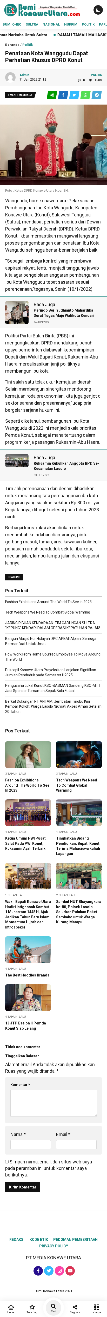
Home (10, 1312)
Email (63, 1134)
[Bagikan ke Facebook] (63, 95)
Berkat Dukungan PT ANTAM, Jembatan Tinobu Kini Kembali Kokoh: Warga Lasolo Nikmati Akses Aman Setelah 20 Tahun (53, 706)
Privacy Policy (53, 1246)
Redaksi (16, 1239)
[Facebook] (37, 1270)
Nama (18, 1134)
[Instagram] (59, 1270)
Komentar (20, 1085)
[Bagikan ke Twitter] (74, 95)
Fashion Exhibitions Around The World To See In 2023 (48, 602)
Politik (88, 24)
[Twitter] (48, 1270)
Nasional (51, 24)
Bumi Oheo (12, 24)
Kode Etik (39, 1239)
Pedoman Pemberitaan (75, 1239)
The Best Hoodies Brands (27, 975)
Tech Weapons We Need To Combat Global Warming (47, 612)
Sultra (32, 24)
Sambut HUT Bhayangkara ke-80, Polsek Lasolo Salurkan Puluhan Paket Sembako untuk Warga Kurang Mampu (78, 912)
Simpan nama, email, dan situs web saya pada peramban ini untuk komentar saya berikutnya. (48, 1168)
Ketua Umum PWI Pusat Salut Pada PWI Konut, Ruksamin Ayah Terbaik (25, 843)
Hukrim (70, 24)
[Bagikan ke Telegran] (96, 95)
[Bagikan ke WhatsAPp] (85, 95)
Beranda (12, 45)
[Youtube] (69, 1270)
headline (14, 577)
